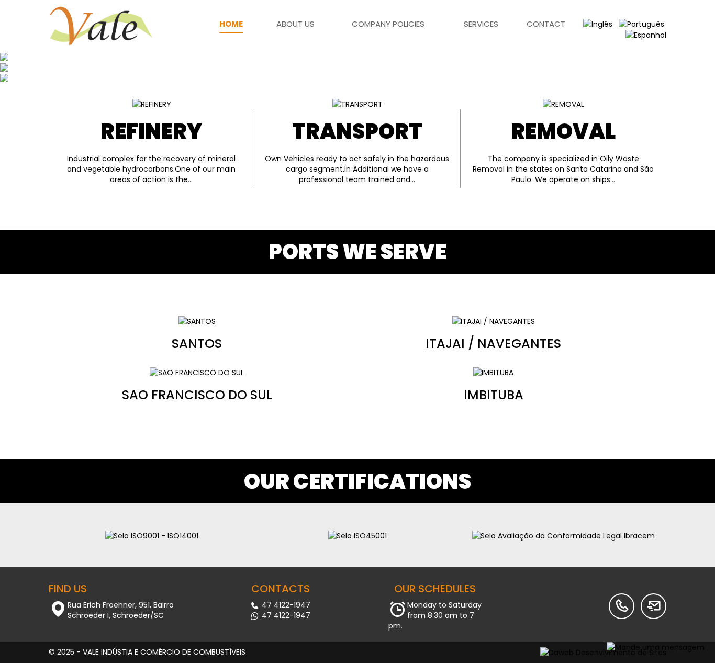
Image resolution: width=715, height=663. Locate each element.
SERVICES (481, 23)
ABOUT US (295, 23)
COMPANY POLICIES (388, 23)
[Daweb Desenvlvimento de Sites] (603, 652)
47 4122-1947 (285, 605)
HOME (231, 23)
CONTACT (546, 23)
